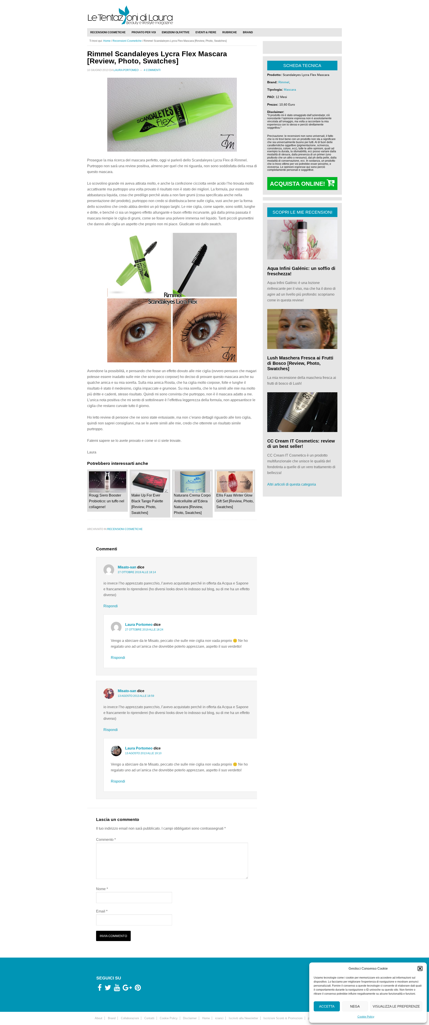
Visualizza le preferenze (396, 1006)
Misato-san (127, 567)
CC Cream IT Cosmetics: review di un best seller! (301, 443)
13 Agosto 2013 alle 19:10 (143, 753)
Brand (112, 1018)
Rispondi (110, 606)
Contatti (149, 1018)
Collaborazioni (130, 1018)
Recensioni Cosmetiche (125, 529)
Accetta (326, 1006)
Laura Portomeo (139, 624)
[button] (420, 968)
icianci (219, 1018)
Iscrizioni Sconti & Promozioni (283, 1018)
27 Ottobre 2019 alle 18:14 (137, 572)
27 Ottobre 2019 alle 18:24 (144, 629)
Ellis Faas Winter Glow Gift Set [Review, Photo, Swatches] (235, 501)
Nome (102, 889)
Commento (106, 839)
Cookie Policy (366, 1016)
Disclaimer (190, 1018)
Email (101, 911)
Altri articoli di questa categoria (291, 484)
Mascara (290, 89)
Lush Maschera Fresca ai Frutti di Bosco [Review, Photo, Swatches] (300, 363)
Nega (355, 1006)
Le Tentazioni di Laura (214, 14)
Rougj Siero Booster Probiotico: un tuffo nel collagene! (106, 501)
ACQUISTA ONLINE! (298, 184)
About (98, 1018)
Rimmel (283, 82)
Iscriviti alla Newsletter (243, 1018)
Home (206, 1018)
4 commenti (152, 70)
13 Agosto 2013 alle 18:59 (136, 695)
